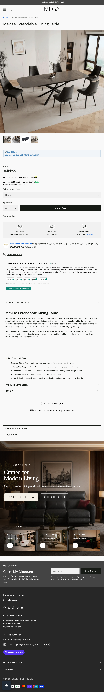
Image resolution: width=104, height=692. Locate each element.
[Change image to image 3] (25, 139)
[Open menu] (4, 9)
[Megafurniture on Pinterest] (9, 608)
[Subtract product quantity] (5, 208)
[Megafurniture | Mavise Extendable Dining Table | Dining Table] (52, 81)
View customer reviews (18, 288)
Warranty (91, 234)
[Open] (6, 685)
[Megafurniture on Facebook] (4, 608)
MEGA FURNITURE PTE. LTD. (22, 679)
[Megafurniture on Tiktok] (17, 608)
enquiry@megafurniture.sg (20, 639)
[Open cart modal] (98, 9)
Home (5, 18)
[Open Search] (10, 9)
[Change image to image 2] (16, 139)
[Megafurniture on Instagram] (13, 608)
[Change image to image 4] (34, 139)
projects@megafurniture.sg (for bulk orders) (29, 644)
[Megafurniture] (52, 9)
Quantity (7, 202)
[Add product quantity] (15, 208)
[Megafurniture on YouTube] (22, 608)
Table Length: (12, 189)
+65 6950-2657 (15, 634)
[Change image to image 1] (7, 139)
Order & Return (14, 254)
